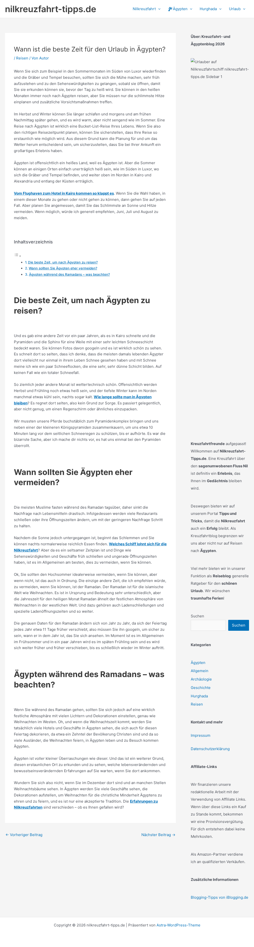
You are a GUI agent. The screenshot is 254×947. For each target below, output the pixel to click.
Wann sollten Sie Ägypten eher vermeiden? (63, 268)
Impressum (200, 735)
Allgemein (199, 670)
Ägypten (198, 662)
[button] (158, 9)
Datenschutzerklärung (210, 748)
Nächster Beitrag (158, 834)
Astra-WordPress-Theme (178, 925)
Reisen (22, 58)
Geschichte (201, 687)
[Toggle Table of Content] (17, 256)
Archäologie (201, 679)
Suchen (197, 616)
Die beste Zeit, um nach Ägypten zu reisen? (63, 262)
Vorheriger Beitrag (23, 834)
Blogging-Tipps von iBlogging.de (219, 897)
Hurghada (199, 696)
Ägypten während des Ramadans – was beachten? (69, 274)
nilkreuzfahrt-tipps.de (50, 9)
